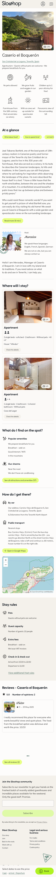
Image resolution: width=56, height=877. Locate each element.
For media (33, 838)
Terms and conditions (37, 841)
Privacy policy (35, 844)
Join (3, 838)
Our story (5, 835)
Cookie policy (34, 847)
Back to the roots (8, 842)
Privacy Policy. (42, 822)
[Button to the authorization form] (43, 3)
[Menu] (51, 3)
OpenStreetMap (37, 592)
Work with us (7, 845)
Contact (5, 848)
